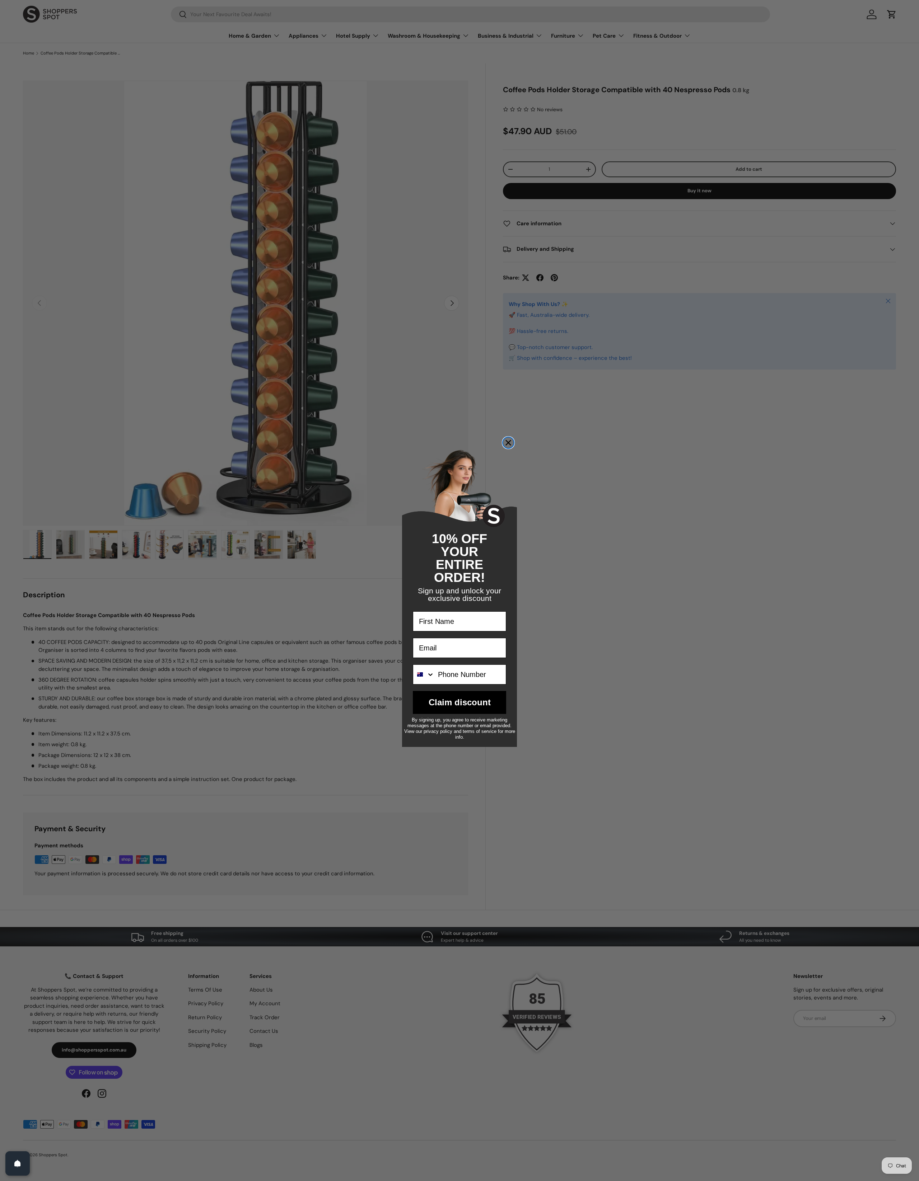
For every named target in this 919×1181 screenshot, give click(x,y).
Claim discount (460, 702)
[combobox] (423, 674)
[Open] (17, 1163)
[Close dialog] (508, 442)
